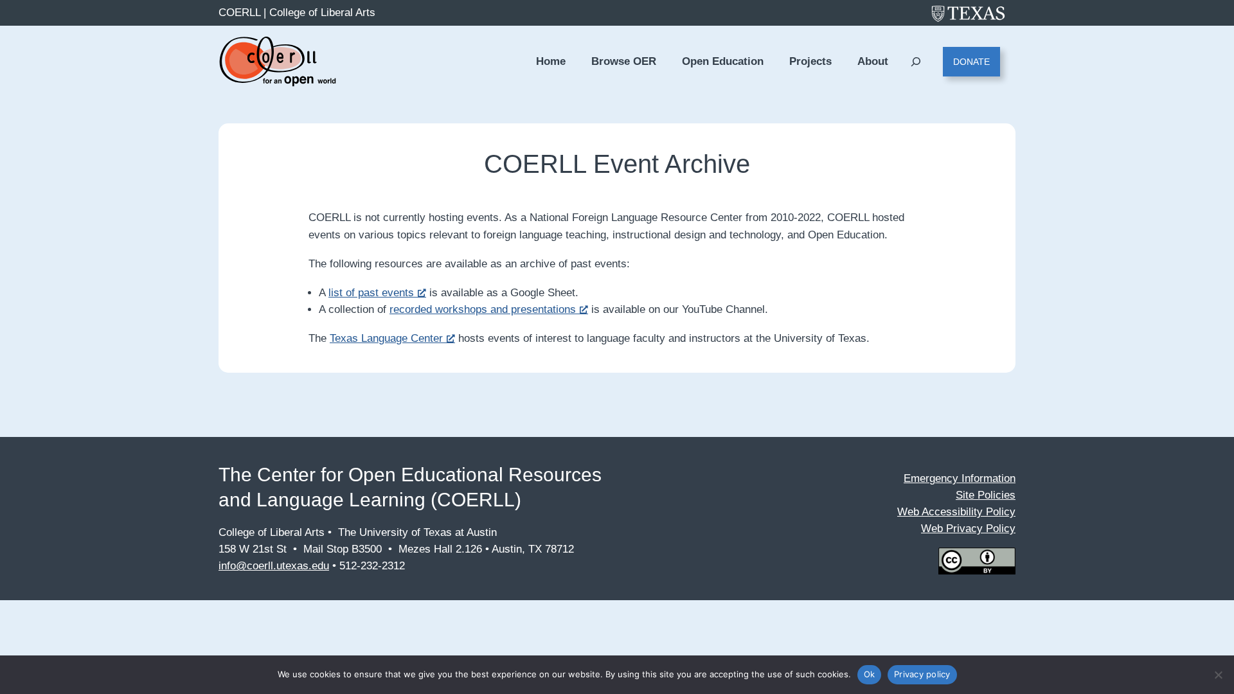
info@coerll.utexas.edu (274, 566)
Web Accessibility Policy (956, 512)
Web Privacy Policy (968, 528)
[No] (1218, 674)
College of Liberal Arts (322, 12)
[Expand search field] (916, 62)
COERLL (239, 12)
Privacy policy (922, 674)
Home (551, 61)
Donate (971, 62)
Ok (869, 674)
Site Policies (985, 495)
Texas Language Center (386, 338)
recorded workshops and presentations (482, 309)
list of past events (371, 293)
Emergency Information (959, 478)
